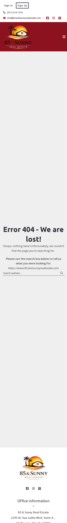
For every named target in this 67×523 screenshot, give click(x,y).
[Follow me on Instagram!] (53, 18)
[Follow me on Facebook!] (47, 18)
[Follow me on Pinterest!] (59, 18)
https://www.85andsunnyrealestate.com (33, 268)
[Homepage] (18, 37)
